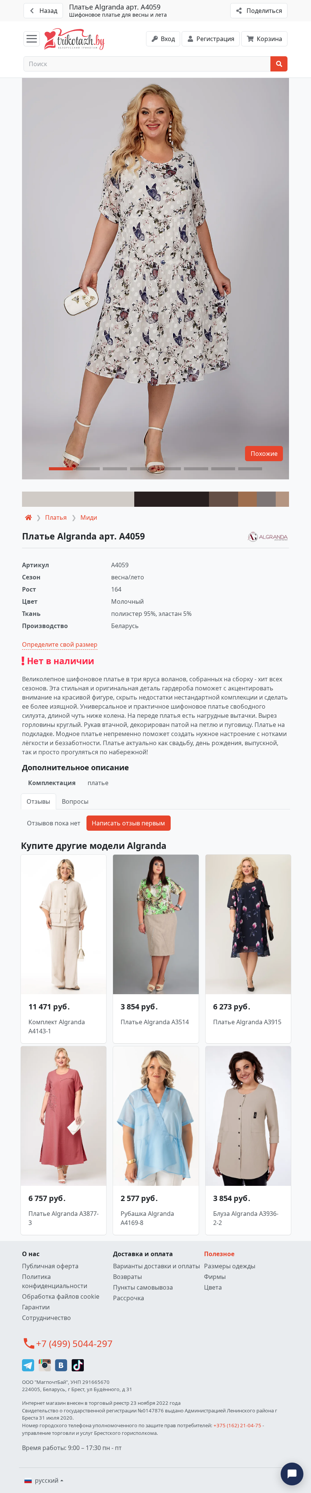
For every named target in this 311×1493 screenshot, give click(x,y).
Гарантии (36, 1307)
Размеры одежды (229, 1266)
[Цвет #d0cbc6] (78, 499)
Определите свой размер (59, 644)
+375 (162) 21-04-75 (237, 1425)
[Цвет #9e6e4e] (247, 499)
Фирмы (215, 1276)
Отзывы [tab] (38, 801)
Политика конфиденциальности (54, 1281)
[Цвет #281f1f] (171, 499)
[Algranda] (268, 537)
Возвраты (127, 1276)
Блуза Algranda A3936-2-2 (245, 1218)
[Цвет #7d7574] (266, 499)
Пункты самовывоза (143, 1287)
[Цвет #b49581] (282, 499)
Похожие (264, 453)
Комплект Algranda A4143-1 (56, 1026)
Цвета (213, 1287)
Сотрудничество (46, 1318)
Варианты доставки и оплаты (156, 1266)
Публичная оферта (50, 1266)
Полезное (219, 1254)
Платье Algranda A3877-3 (63, 1218)
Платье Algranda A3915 (247, 1022)
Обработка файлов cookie (60, 1296)
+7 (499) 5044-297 (74, 1343)
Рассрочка (128, 1298)
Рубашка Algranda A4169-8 (147, 1218)
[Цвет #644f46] (223, 499)
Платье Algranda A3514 (155, 1022)
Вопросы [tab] (75, 801)
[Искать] (278, 63)
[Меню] (32, 38)
